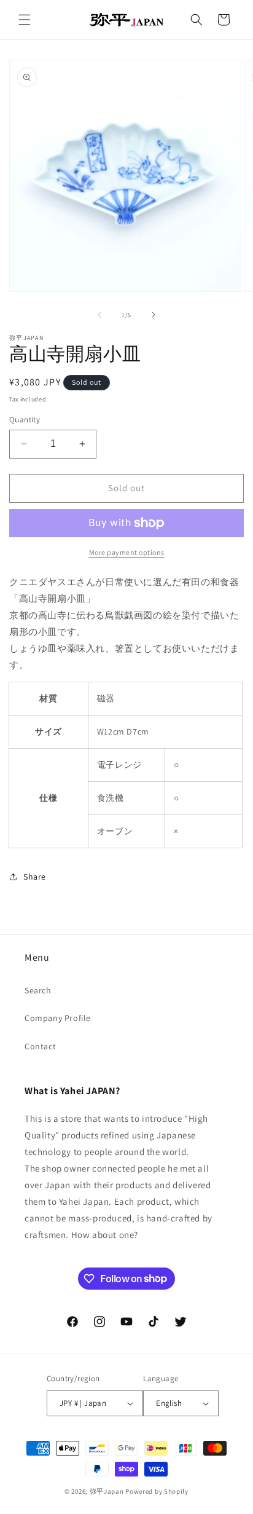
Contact (40, 1046)
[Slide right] (153, 314)
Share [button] (34, 876)
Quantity (24, 419)
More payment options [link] (127, 552)
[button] (24, 19)
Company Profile (58, 1017)
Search (38, 990)
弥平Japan (107, 1491)
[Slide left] (99, 314)
